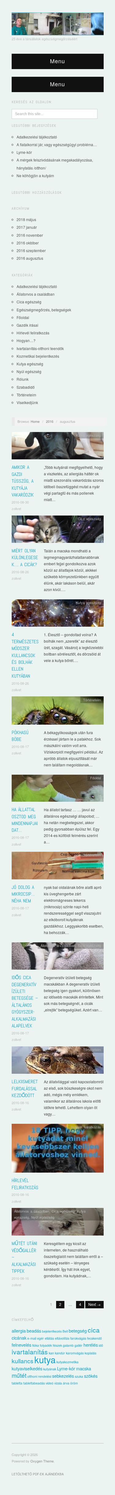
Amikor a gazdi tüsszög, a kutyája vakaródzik (23, 481)
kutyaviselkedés (27, 1368)
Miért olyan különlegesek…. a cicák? (25, 557)
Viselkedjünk (27, 402)
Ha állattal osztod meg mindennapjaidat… (25, 819)
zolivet (16, 508)
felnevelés (21, 1344)
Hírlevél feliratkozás (33, 332)
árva (66, 1383)
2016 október (28, 242)
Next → (94, 1304)
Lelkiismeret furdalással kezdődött (25, 1088)
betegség (78, 1330)
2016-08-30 (20, 502)
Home (35, 421)
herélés (90, 1344)
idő (101, 1345)
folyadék (46, 1345)
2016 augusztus (30, 258)
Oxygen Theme (42, 1460)
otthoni (32, 1376)
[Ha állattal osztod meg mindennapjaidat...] (58, 789)
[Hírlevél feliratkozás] (58, 1149)
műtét (19, 1375)
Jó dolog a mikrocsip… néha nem (23, 894)
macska (83, 1368)
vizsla (58, 1383)
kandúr (60, 1353)
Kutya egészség (30, 363)
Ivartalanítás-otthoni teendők (40, 348)
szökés (91, 1375)
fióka (35, 1345)
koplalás (90, 1353)
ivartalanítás (30, 1351)
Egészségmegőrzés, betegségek (44, 309)
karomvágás (75, 1353)
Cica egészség (29, 301)
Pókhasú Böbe (20, 735)
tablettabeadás (34, 1383)
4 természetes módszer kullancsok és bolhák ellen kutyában (25, 655)
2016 (49, 421)
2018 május (26, 219)
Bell (65, 1331)
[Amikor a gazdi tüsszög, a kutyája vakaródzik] (58, 447)
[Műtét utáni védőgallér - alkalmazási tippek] (58, 1223)
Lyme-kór (24, 152)
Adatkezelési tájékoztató (37, 136)
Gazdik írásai (27, 325)
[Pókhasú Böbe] (58, 712)
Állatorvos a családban (36, 294)
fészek (57, 1345)
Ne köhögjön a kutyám (35, 175)
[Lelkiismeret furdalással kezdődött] (58, 1061)
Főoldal (23, 317)
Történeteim (26, 394)
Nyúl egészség (29, 371)
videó (49, 1383)
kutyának (49, 1369)
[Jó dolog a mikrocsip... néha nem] (58, 867)
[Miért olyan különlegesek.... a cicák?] (58, 530)
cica (94, 1329)
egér (40, 1338)
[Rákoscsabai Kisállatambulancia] (58, 23)
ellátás (49, 1338)
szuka (79, 1376)
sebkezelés (63, 1375)
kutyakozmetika (67, 1362)
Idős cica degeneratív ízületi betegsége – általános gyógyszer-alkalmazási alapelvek (25, 1001)
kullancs (22, 1361)
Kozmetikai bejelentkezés (38, 356)
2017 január (27, 227)
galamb (68, 1345)
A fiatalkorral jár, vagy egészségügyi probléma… (57, 144)
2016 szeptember (31, 250)
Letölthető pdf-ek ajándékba (38, 1474)
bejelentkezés (52, 1331)
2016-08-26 (20, 571)
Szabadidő (26, 387)
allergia (19, 1330)
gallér (78, 1345)
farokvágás (78, 1338)
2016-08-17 (20, 746)
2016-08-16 (20, 1102)
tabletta (17, 1383)
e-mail (31, 1338)
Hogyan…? (26, 340)
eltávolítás (62, 1338)
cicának (19, 1337)
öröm (74, 1383)
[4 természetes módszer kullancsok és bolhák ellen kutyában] (58, 614)
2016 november (30, 235)
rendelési (44, 1376)
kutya (45, 1359)
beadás (34, 1330)
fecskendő (94, 1338)
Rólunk (23, 379)
